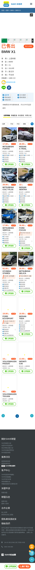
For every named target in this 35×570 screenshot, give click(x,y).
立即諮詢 (10, 164)
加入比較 (13, 143)
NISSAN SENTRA (23, 188)
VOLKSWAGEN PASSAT (9, 362)
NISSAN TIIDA (22, 317)
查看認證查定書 (10, 82)
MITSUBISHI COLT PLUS (8, 188)
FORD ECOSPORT (8, 317)
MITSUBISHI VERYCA (8, 229)
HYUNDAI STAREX (7, 272)
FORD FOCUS (22, 229)
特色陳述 (21, 115)
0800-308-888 (8, 547)
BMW (12, 10)
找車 (7, 10)
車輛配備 (14, 115)
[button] (24, 221)
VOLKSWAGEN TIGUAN (9, 395)
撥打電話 (25, 566)
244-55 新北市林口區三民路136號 (14, 542)
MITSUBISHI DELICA (24, 272)
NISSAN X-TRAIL (23, 148)
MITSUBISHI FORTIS (8, 148)
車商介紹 (28, 115)
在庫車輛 (7, 115)
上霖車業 (10, 151)
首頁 (2, 10)
